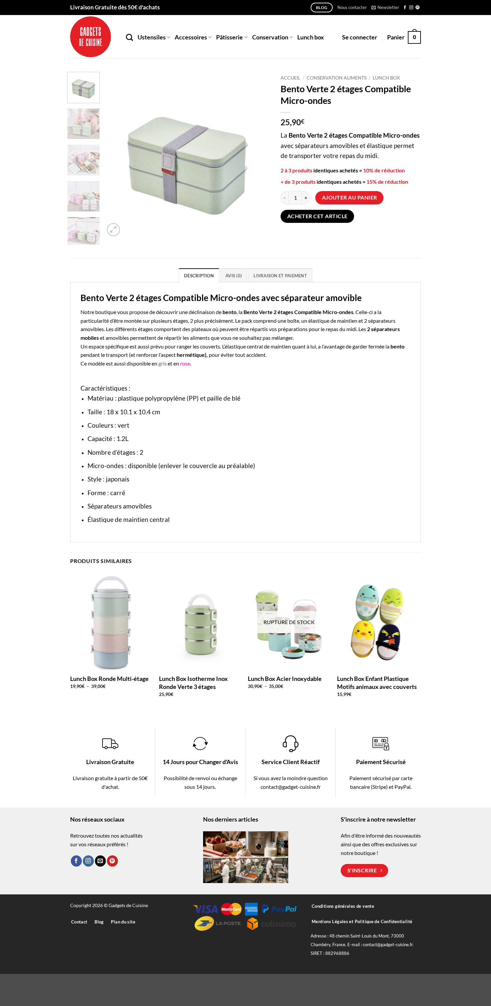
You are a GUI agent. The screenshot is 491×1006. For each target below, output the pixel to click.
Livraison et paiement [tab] (280, 275)
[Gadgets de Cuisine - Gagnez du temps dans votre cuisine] (93, 36)
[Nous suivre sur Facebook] (405, 7)
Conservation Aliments (336, 78)
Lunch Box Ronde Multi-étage (109, 678)
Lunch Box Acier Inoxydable (285, 678)
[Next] (259, 154)
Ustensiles (152, 37)
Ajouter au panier (349, 197)
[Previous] (116, 154)
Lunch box (310, 37)
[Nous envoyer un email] (100, 861)
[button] (385, 7)
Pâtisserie (229, 37)
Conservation (270, 37)
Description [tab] (199, 275)
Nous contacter (352, 7)
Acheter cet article (317, 216)
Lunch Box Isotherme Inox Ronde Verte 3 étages (193, 682)
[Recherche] (129, 37)
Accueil (290, 78)
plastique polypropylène (151, 398)
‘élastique (235, 346)
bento (229, 312)
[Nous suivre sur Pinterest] (418, 7)
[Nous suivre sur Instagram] (411, 7)
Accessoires (191, 37)
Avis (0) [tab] (233, 275)
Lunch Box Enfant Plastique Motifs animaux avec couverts (377, 682)
